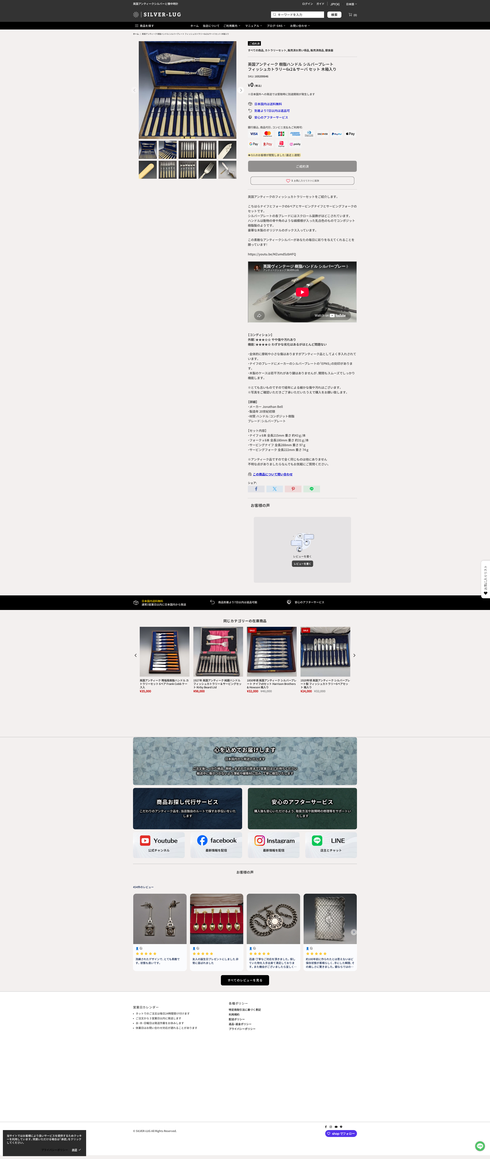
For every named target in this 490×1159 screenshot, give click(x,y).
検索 (334, 14)
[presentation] (135, 655)
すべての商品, (256, 50)
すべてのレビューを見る (245, 980)
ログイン (307, 3)
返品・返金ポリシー (240, 1024)
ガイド (320, 3)
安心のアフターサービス (271, 117)
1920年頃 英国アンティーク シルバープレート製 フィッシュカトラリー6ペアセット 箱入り (325, 684)
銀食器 (329, 50)
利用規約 (234, 1014)
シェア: (252, 482)
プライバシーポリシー (242, 1028)
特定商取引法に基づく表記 (245, 1009)
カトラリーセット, (276, 50)
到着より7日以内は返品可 (272, 110)
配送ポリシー (237, 1019)
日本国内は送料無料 (268, 104)
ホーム (136, 33)
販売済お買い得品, (299, 50)
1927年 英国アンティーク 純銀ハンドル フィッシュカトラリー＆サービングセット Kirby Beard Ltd (217, 684)
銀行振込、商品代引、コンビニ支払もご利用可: (275, 127)
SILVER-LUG (157, 14)
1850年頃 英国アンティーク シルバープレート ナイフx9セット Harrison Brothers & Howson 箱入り (271, 684)
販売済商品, (317, 50)
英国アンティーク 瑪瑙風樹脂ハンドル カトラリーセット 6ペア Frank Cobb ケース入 (164, 684)
